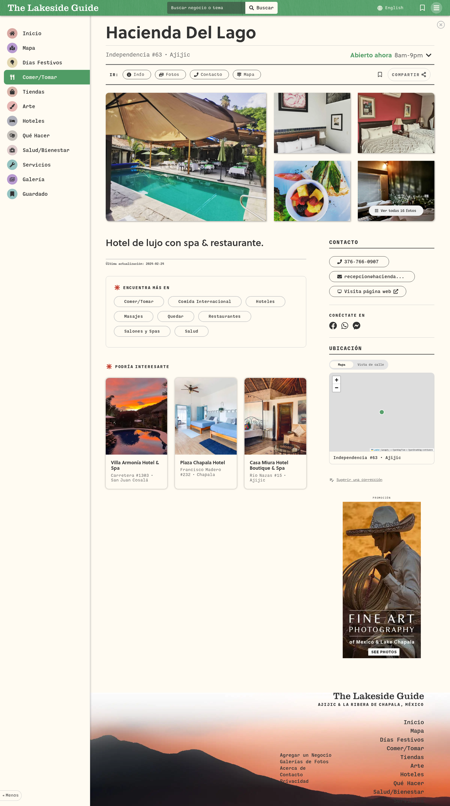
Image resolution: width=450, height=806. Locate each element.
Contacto (291, 774)
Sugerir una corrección (359, 480)
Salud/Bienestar (398, 792)
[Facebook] (333, 325)
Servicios (408, 800)
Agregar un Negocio (306, 755)
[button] (380, 74)
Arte (417, 765)
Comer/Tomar (405, 748)
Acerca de (293, 768)
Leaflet (376, 449)
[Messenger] (356, 325)
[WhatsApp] (345, 325)
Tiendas (412, 757)
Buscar (265, 7)
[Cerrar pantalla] (441, 25)
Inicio (414, 722)
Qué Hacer (408, 783)
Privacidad (294, 781)
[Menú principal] (436, 8)
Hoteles (412, 774)
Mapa (417, 731)
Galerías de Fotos (304, 761)
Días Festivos (402, 739)
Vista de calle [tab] (371, 365)
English (394, 7)
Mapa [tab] (342, 365)
